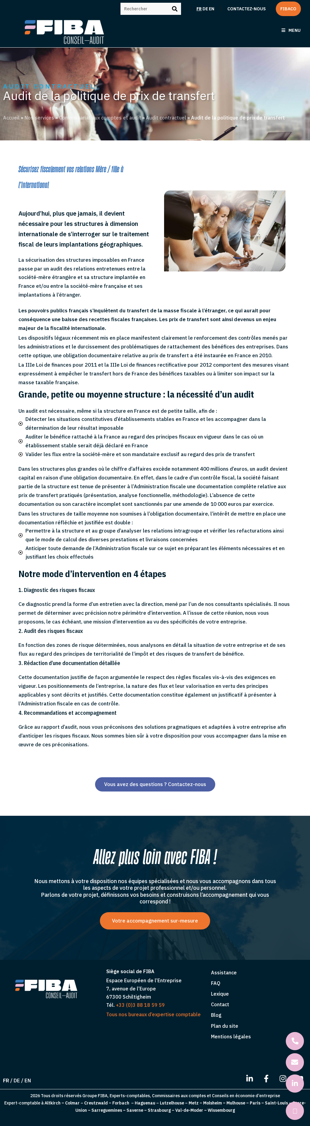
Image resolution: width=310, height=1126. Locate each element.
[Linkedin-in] (249, 1078)
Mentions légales (231, 1037)
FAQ (215, 983)
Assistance (224, 973)
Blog (216, 1015)
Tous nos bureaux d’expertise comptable (153, 1014)
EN (211, 9)
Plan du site (224, 1026)
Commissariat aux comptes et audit (100, 118)
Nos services (39, 118)
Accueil (11, 118)
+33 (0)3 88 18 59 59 (140, 1005)
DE (205, 9)
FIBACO (288, 9)
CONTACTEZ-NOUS (246, 9)
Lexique (220, 994)
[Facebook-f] (266, 1078)
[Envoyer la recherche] (175, 8)
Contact (220, 1004)
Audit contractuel (166, 118)
